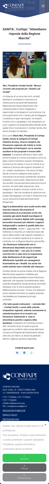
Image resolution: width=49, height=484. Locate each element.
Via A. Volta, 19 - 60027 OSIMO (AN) (19, 389)
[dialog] (24, 452)
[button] (3, 4)
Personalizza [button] (24, 478)
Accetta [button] (24, 458)
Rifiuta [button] (24, 468)
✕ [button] (45, 424)
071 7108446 (10, 397)
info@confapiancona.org (14, 403)
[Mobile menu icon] (43, 6)
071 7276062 (24, 397)
